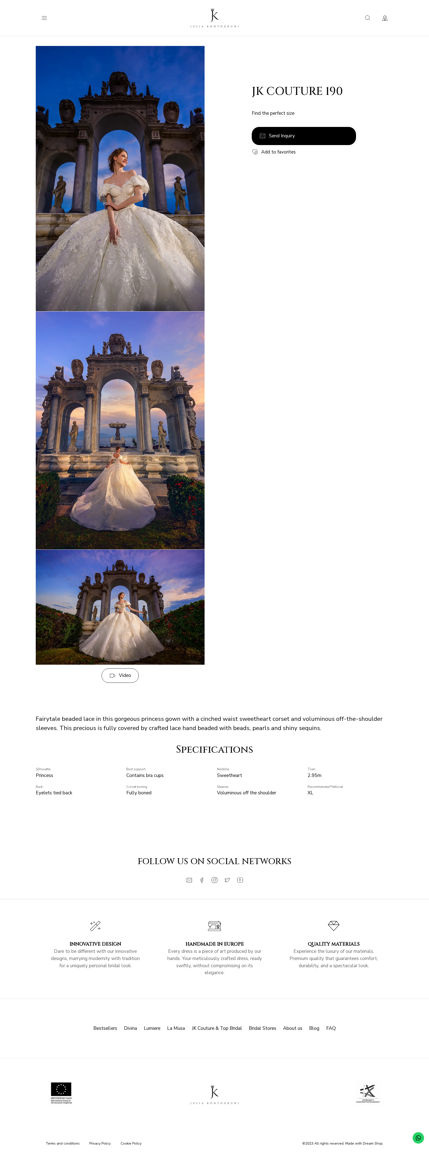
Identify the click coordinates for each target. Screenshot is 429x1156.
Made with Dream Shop (364, 1143)
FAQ (331, 1028)
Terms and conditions (63, 1143)
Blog (314, 1028)
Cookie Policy (131, 1143)
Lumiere (152, 1028)
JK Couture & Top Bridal (217, 1028)
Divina (130, 1028)
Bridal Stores (262, 1028)
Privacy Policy (100, 1143)
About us (292, 1028)
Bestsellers (105, 1028)
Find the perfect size (273, 113)
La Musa (176, 1028)
